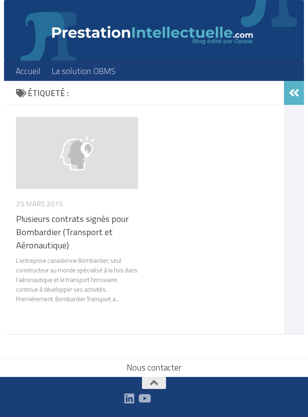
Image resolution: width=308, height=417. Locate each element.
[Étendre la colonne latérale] (294, 93)
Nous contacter (154, 367)
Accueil (28, 70)
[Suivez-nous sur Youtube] (144, 398)
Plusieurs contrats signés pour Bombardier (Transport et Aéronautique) (72, 232)
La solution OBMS (84, 70)
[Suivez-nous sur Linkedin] (129, 398)
